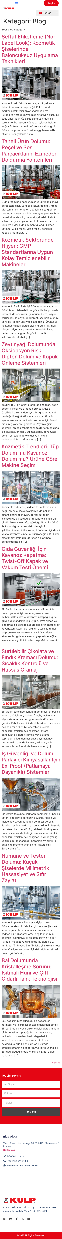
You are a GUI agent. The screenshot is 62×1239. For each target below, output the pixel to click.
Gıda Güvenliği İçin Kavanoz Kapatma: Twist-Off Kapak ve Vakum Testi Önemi (25, 558)
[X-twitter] (22, 1219)
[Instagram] (4, 1219)
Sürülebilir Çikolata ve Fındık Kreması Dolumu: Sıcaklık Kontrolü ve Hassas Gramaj (30, 660)
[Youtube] (28, 1219)
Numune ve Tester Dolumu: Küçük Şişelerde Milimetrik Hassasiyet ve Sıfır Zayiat (25, 868)
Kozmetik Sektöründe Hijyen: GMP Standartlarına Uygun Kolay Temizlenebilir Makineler (28, 252)
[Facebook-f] (16, 1219)
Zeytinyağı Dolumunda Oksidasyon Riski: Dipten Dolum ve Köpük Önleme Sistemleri (30, 353)
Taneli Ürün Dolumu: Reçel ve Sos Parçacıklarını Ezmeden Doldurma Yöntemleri (30, 150)
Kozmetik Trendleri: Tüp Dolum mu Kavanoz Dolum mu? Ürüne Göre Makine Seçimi (30, 455)
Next (56, 1062)
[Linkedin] (10, 1219)
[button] (16, 3)
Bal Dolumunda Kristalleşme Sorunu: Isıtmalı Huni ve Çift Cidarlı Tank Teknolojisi (29, 969)
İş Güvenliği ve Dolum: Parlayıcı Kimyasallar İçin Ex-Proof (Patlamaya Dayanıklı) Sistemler (31, 762)
